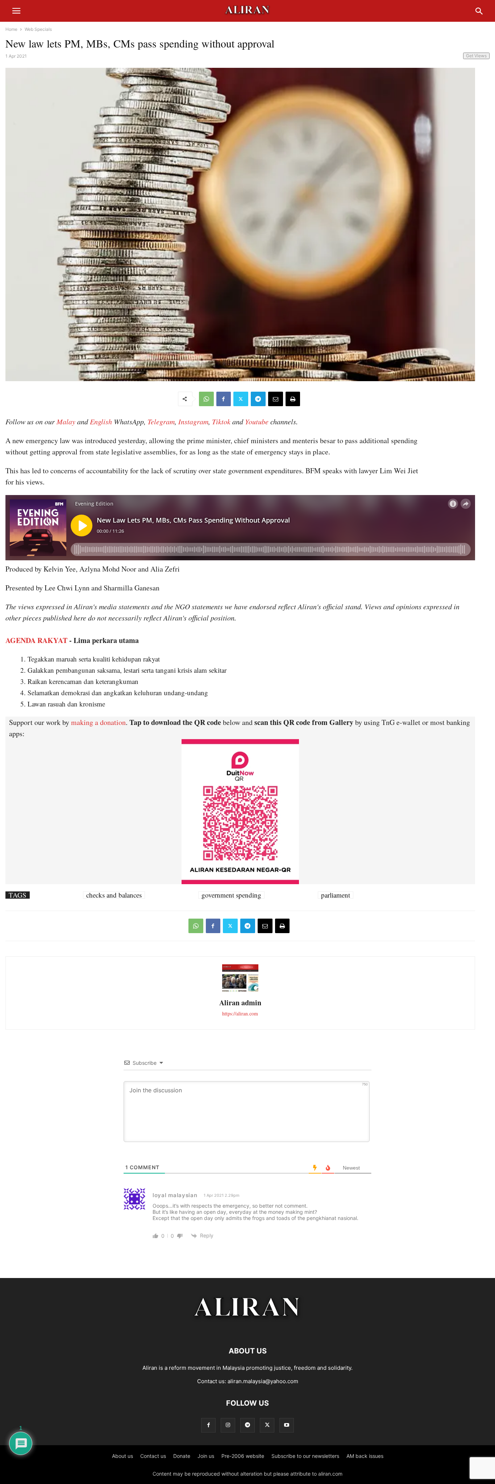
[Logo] (247, 1329)
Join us (205, 1456)
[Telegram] (258, 399)
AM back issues (364, 1456)
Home (11, 29)
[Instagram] (228, 1425)
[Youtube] (286, 1425)
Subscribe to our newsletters (305, 1456)
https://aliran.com (240, 1013)
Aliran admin (240, 1002)
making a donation (98, 722)
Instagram (193, 421)
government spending (231, 895)
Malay (66, 421)
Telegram (161, 421)
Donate (181, 1456)
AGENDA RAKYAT (36, 640)
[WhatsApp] (206, 399)
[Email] (275, 399)
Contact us (153, 1456)
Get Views (476, 55)
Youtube (257, 421)
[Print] (293, 399)
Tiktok (221, 421)
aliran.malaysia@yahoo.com (263, 1381)
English (101, 421)
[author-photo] (240, 990)
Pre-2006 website (242, 1456)
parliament (335, 895)
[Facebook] (223, 399)
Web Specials (38, 29)
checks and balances (114, 895)
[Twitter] (240, 399)
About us (122, 1456)
